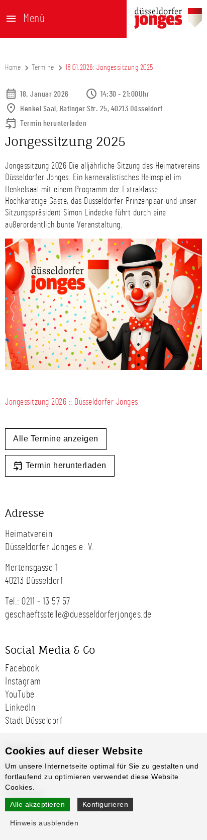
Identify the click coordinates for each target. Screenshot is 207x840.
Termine (43, 67)
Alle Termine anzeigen (55, 438)
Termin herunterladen (53, 123)
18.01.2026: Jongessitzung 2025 (109, 67)
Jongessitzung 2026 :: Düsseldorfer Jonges (71, 402)
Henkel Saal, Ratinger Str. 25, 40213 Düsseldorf (91, 109)
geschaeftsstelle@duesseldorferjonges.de (78, 614)
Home (13, 67)
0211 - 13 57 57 (46, 601)
